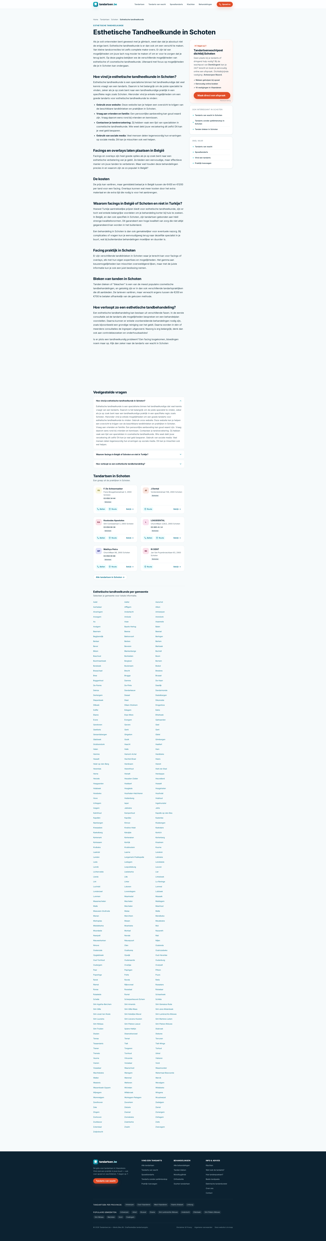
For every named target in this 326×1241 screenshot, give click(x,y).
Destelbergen (161, 695)
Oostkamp (128, 950)
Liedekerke (129, 872)
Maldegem (159, 901)
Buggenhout (98, 680)
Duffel (95, 710)
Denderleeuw (129, 690)
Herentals (97, 769)
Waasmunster (161, 1068)
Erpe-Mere (128, 715)
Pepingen (128, 970)
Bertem (158, 641)
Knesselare (97, 828)
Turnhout (128, 1053)
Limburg (190, 1205)
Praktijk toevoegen (203, 163)
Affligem (127, 607)
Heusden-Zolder (131, 778)
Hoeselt (158, 783)
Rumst (127, 994)
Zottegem (159, 1117)
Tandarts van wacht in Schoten (208, 115)
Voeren (96, 1063)
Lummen (96, 896)
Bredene (158, 671)
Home (95, 19)
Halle (126, 749)
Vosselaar (97, 1068)
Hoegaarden (98, 783)
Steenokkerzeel (130, 1034)
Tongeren (128, 1048)
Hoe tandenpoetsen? (214, 1174)
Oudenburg (160, 960)
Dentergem (98, 695)
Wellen (96, 1078)
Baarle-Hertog (130, 626)
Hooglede (128, 788)
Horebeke (97, 793)
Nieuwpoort (129, 940)
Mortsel (127, 931)
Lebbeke (159, 857)
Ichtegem (97, 803)
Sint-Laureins (98, 1019)
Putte (126, 975)
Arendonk (159, 617)
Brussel (158, 675)
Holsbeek (97, 788)
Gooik (126, 739)
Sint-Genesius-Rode (163, 1004)
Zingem (96, 1112)
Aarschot (159, 602)
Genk (126, 729)
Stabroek (159, 1029)
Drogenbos (160, 705)
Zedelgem (159, 1102)
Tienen (96, 1048)
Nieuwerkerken (99, 940)
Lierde (95, 877)
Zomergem (160, 1112)
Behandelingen (205, 4)
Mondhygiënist (180, 1174)
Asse (126, 621)
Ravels (127, 980)
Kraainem (159, 842)
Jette (157, 808)
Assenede (159, 621)
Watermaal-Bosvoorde (164, 1073)
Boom (157, 656)
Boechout (97, 656)
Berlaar (96, 641)
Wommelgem (98, 1097)
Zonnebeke (129, 1117)
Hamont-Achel (130, 754)
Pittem (158, 970)
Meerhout (159, 906)
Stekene (158, 1034)
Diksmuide (159, 700)
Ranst (95, 980)
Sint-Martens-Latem (163, 1019)
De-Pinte (128, 685)
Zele (95, 1107)
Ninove (96, 945)
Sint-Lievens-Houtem (133, 1019)
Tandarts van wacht (157, 4)
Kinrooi (127, 823)
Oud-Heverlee (161, 955)
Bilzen (95, 651)
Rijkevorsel (128, 984)
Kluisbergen (160, 823)
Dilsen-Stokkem (131, 705)
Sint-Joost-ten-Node (101, 1014)
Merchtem (128, 916)
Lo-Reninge (160, 881)
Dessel (127, 695)
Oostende (159, 945)
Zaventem (128, 1102)
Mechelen (128, 906)
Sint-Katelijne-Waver (132, 1014)
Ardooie (127, 617)
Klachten (191, 4)
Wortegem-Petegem (132, 1097)
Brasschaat (98, 671)
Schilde (158, 999)
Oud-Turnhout (99, 960)
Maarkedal (128, 896)
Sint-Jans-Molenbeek (164, 1009)
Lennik (96, 867)
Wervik (158, 1078)
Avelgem (96, 626)
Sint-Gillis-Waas (130, 1009)
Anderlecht (129, 612)
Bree (95, 675)
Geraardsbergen (100, 734)
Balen (157, 626)
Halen (95, 749)
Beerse (127, 631)
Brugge (127, 675)
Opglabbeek (98, 955)
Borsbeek (97, 666)
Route (114, 509)
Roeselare (159, 984)
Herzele (96, 778)
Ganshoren (97, 725)
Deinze (96, 690)
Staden (96, 1034)
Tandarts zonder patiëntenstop (154, 1179)
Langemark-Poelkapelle (134, 857)
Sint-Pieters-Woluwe (163, 1024)
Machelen (128, 901)
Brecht (127, 671)
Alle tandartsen (147, 1165)
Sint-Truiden (98, 1029)
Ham (157, 749)
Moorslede (97, 931)
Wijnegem (97, 1092)
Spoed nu (226, 4)
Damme (127, 680)
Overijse (127, 965)
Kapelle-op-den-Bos (163, 813)
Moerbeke (128, 926)
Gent (157, 729)
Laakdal (96, 852)
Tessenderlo (98, 1043)
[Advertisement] (139, 367)
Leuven (158, 867)
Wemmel (128, 1078)
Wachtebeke (98, 1073)
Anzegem (97, 617)
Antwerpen (160, 612)
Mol (157, 926)
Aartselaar (97, 607)
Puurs (157, 975)
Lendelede (159, 862)
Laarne (127, 852)
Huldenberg (129, 798)
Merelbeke (159, 916)
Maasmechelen (99, 901)
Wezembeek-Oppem (102, 1087)
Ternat (127, 1038)
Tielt (126, 1043)
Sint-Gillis (97, 1009)
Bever (95, 646)
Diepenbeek (98, 700)
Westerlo (96, 1083)
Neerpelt (96, 935)
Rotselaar (159, 989)
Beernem (97, 631)
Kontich (158, 832)
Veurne (96, 1058)
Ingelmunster (160, 803)
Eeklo (157, 710)
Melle (157, 911)
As (94, 621)
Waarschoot (129, 1068)
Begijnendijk (98, 636)
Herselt (127, 774)
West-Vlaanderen (160, 1205)
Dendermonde (161, 690)
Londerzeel (98, 891)
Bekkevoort (129, 636)
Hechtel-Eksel (130, 759)
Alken (157, 607)
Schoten (114, 19)
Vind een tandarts (203, 158)
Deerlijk (158, 685)
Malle (95, 906)
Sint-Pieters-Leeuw (132, 1024)
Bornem (158, 661)
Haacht (127, 744)
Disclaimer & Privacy (184, 1227)
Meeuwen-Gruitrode (101, 911)
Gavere (127, 725)
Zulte (157, 1122)
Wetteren (128, 1083)
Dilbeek (96, 705)
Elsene (96, 715)
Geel (157, 725)
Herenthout (129, 769)
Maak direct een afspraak (211, 95)
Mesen (127, 921)
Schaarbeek (160, 994)
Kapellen (96, 818)
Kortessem (97, 842)
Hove (95, 798)
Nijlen (157, 940)
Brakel (158, 666)
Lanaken (159, 852)
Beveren (127, 646)
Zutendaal (97, 1127)
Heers (157, 759)
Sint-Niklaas (98, 1024)
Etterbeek (159, 715)
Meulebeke (160, 921)
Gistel (157, 734)
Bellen (102, 509)
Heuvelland (160, 778)
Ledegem (128, 862)
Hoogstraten (160, 788)
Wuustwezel (160, 1097)
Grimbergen (160, 739)
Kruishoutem (129, 847)
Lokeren (127, 886)
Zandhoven (98, 1102)
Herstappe (159, 774)
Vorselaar (128, 1063)
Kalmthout (97, 813)
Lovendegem (129, 891)
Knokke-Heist (130, 828)
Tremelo (96, 1053)
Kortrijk (127, 842)
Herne (95, 774)
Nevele (127, 935)
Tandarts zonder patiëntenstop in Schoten (209, 122)
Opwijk (127, 955)
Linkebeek (159, 877)
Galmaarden (160, 720)
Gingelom (128, 734)
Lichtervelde (98, 872)
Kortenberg (160, 837)
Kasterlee (159, 818)
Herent (158, 764)
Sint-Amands (129, 1004)
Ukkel (157, 1053)
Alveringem (98, 612)
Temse (96, 1038)
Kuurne (158, 847)
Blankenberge (130, 651)
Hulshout (159, 798)
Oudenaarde (129, 960)
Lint (94, 881)
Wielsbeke (159, 1087)
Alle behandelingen (182, 1165)
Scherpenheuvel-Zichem (134, 999)
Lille (126, 877)
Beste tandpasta (213, 1179)
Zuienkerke (129, 1122)
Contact (209, 1193)
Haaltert (158, 744)
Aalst (95, 602)
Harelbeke (159, 754)
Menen (96, 916)
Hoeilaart (128, 783)
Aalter (126, 602)
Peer (95, 970)
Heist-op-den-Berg (101, 764)
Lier (157, 872)
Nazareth (159, 931)
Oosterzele (97, 950)
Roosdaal (128, 989)
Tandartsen (139, 4)
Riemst (96, 984)
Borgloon (128, 661)
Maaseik (158, 896)
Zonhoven (97, 1117)
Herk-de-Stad (161, 769)
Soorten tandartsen (182, 1184)
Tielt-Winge (160, 1043)
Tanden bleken (180, 1170)
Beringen (159, 636)
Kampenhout (129, 813)
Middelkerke (98, 926)
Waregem (128, 1073)
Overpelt (159, 965)
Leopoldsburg (130, 867)
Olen (126, 945)
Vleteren (158, 1058)
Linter (126, 881)
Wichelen (128, 1087)
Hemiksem (128, 764)
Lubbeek (159, 891)
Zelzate (127, 1107)
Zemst (158, 1107)
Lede (95, 862)
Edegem (127, 710)
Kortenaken (129, 837)
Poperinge (97, 975)
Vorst (157, 1063)
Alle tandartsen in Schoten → (110, 577)
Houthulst (159, 793)
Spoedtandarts (176, 4)
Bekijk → (130, 509)
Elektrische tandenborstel (216, 1184)
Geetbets (97, 729)
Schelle (96, 999)
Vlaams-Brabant (177, 1205)
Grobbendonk (99, 744)
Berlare (127, 641)
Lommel (158, 886)
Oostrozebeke (161, 950)
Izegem (96, 808)
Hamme (96, 754)
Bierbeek (159, 646)
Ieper (126, 803)
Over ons (209, 1188)
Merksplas (97, 921)
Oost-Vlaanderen (144, 1205)
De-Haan (159, 680)
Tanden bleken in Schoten (206, 129)
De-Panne (97, 685)
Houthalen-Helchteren (133, 793)
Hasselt (96, 759)
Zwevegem (160, 1127)
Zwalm (127, 1127)
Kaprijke (127, 818)
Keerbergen (98, 823)
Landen (96, 857)
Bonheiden (128, 656)
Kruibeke (97, 847)
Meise (126, 911)
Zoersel (127, 1112)
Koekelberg (98, 832)
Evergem (128, 720)
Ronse (95, 989)
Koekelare (159, 828)
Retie (157, 980)
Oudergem (97, 965)
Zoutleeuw (97, 1122)
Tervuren (159, 1038)
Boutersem (128, 666)
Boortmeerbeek (99, 661)
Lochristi (96, 886)
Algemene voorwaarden (203, 1227)
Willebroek (128, 1092)
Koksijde (127, 832)
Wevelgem (159, 1083)
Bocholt (158, 651)
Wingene (159, 1092)
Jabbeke (128, 808)
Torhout (158, 1048)
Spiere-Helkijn (130, 1029)
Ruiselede (97, 994)
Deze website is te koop (224, 1227)
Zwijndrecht (98, 1132)
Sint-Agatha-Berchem (102, 1004)
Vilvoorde (128, 1058)
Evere (95, 720)
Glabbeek (97, 739)
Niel (157, 935)
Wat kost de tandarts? (215, 1170)
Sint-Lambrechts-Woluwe (165, 1014)
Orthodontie (179, 1179)
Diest (126, 700)
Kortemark (97, 837)
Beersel (158, 631)
